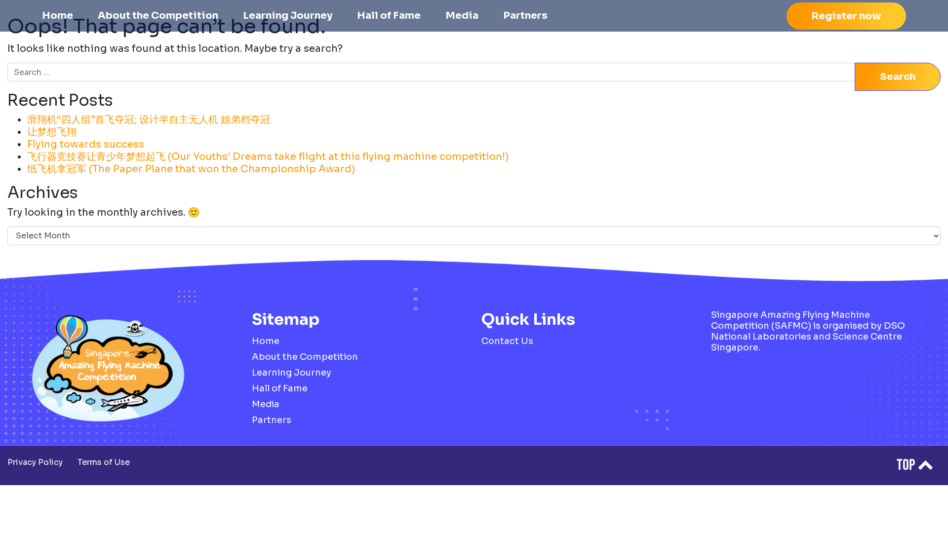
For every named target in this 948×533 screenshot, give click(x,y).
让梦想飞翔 (52, 132)
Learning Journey (287, 15)
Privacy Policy (35, 462)
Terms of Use (104, 462)
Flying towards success (85, 144)
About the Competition (158, 15)
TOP (907, 465)
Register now (846, 16)
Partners (525, 15)
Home (57, 15)
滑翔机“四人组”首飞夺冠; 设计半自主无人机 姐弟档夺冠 (148, 120)
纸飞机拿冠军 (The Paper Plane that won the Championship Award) (191, 169)
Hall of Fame (389, 15)
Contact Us (507, 341)
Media (461, 15)
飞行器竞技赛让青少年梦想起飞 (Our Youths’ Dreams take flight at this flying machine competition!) (268, 157)
